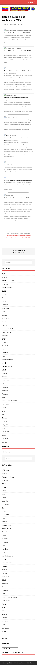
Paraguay (5, 394)
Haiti (3, 349)
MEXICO (5, 373)
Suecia (4, 414)
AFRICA (4, 277)
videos (4, 435)
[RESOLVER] (18, 9)
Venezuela (5, 432)
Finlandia (5, 336)
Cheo (21, 24)
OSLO (4, 384)
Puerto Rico (6, 404)
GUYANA (5, 346)
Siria (3, 411)
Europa (4, 325)
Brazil (4, 294)
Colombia (5, 305)
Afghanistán (6, 274)
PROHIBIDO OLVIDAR (9, 401)
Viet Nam (5, 439)
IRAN (3, 356)
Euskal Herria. (6, 332)
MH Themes (30, 663)
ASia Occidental (7, 287)
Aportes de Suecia (8, 281)
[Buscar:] (18, 262)
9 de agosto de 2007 (10, 24)
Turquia (4, 418)
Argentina (5, 284)
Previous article (18, 250)
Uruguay (5, 425)
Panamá (5, 390)
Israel (4, 363)
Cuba (3, 312)
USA (3, 428)
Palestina (5, 387)
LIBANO (5, 370)
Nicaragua (5, 380)
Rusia (4, 408)
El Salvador (5, 318)
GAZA (4, 339)
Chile (3, 298)
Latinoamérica (7, 366)
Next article (18, 253)
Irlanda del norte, (7, 360)
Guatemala (5, 342)
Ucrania (4, 421)
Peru (3, 397)
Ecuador (5, 315)
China (4, 301)
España (4, 322)
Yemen (4, 442)
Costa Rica (5, 308)
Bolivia (4, 291)
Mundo (4, 377)
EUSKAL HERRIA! (7, 329)
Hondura (5, 353)
